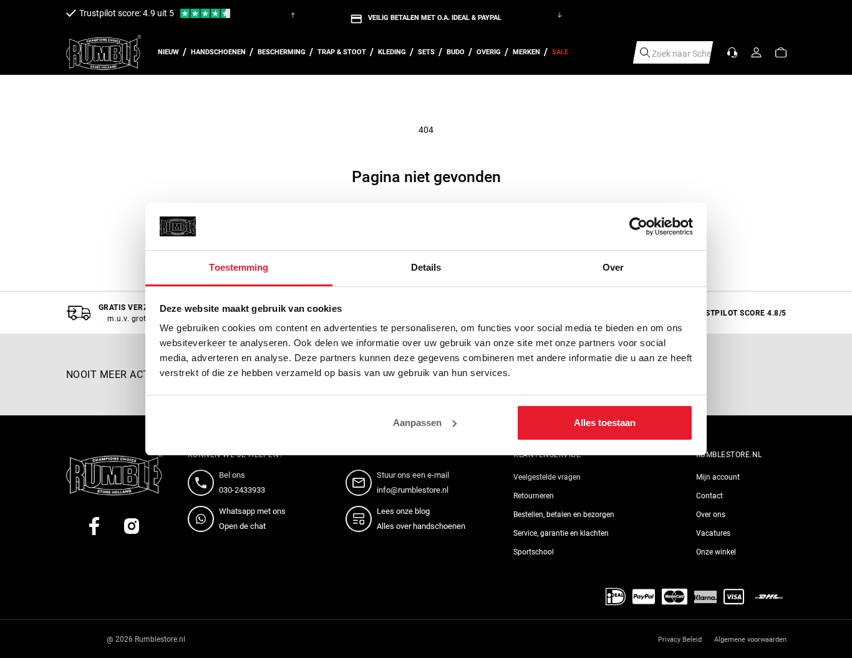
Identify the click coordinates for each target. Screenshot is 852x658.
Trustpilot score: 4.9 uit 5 (126, 13)
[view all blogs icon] (361, 519)
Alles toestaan (605, 422)
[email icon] (361, 483)
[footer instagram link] (131, 526)
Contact (709, 495)
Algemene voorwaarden (750, 640)
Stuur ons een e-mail (413, 475)
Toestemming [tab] (238, 267)
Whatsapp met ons (252, 511)
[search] (645, 52)
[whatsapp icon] (203, 519)
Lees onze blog (403, 511)
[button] (781, 52)
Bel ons (232, 475)
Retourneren (533, 495)
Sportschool (533, 552)
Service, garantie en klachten (561, 533)
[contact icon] (203, 483)
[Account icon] (756, 52)
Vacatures (713, 533)
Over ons (710, 514)
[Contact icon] (732, 52)
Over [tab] (613, 267)
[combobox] (673, 52)
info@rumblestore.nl (412, 490)
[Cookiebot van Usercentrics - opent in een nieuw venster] (638, 226)
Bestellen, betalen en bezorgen (563, 514)
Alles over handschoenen (421, 526)
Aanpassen (417, 422)
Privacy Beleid (680, 640)
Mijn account (718, 477)
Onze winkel (716, 552)
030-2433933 (242, 490)
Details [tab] (426, 267)
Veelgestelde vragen (547, 477)
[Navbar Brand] (103, 52)
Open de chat (242, 526)
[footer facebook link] (94, 526)
